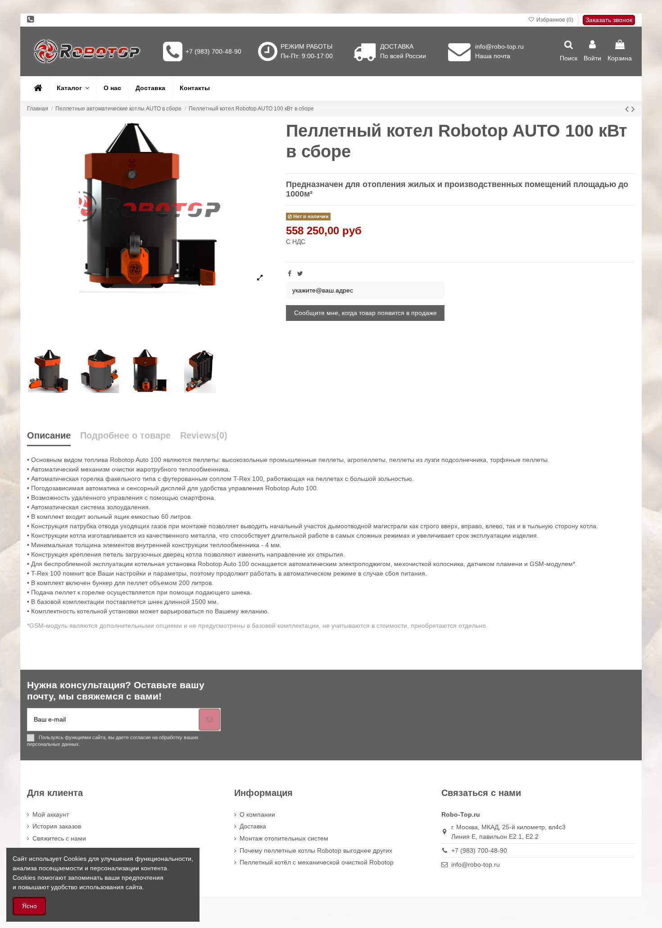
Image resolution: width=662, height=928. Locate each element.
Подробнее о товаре (125, 435)
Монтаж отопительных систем (284, 838)
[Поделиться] (289, 273)
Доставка (253, 826)
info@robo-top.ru (499, 46)
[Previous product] (628, 109)
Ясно (29, 906)
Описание (49, 435)
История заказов (56, 826)
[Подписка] (209, 720)
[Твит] (300, 273)
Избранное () (555, 20)
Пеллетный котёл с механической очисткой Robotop (317, 862)
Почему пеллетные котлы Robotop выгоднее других (316, 850)
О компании (257, 814)
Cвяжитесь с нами (59, 838)
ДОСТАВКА (396, 46)
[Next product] (633, 109)
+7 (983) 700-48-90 (213, 51)
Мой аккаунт (50, 814)
